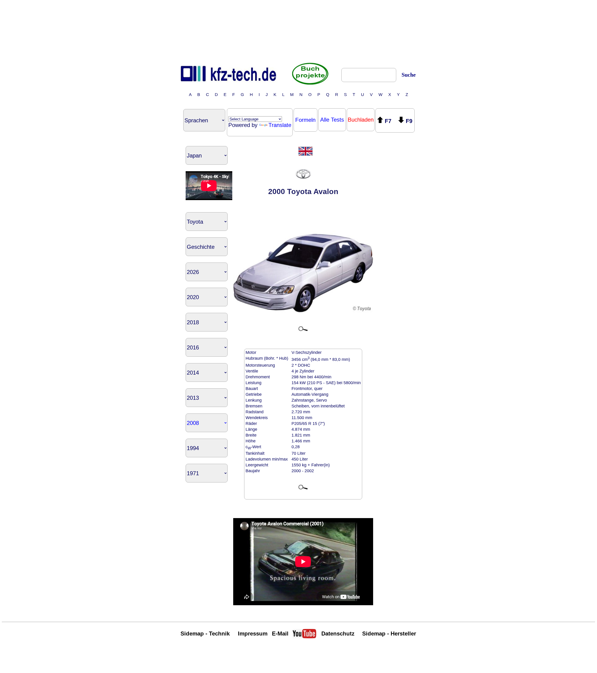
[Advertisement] (298, 31)
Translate (279, 125)
